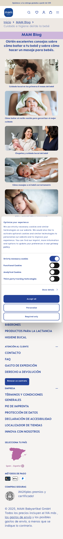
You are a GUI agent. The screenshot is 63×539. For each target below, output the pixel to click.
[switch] (54, 265)
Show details (48, 289)
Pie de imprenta (17, 406)
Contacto (13, 353)
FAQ (7, 359)
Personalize (31, 307)
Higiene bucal (16, 337)
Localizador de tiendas (23, 425)
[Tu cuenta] (43, 12)
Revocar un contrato (17, 381)
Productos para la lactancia (28, 331)
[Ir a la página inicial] (8, 12)
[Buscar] (28, 12)
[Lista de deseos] (36, 12)
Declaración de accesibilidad (28, 419)
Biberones (13, 324)
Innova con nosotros (22, 431)
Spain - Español (13, 466)
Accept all (31, 299)
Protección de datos (21, 412)
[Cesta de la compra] (50, 12)
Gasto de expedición (21, 365)
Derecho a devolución (23, 372)
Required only (31, 316)
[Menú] (57, 12)
